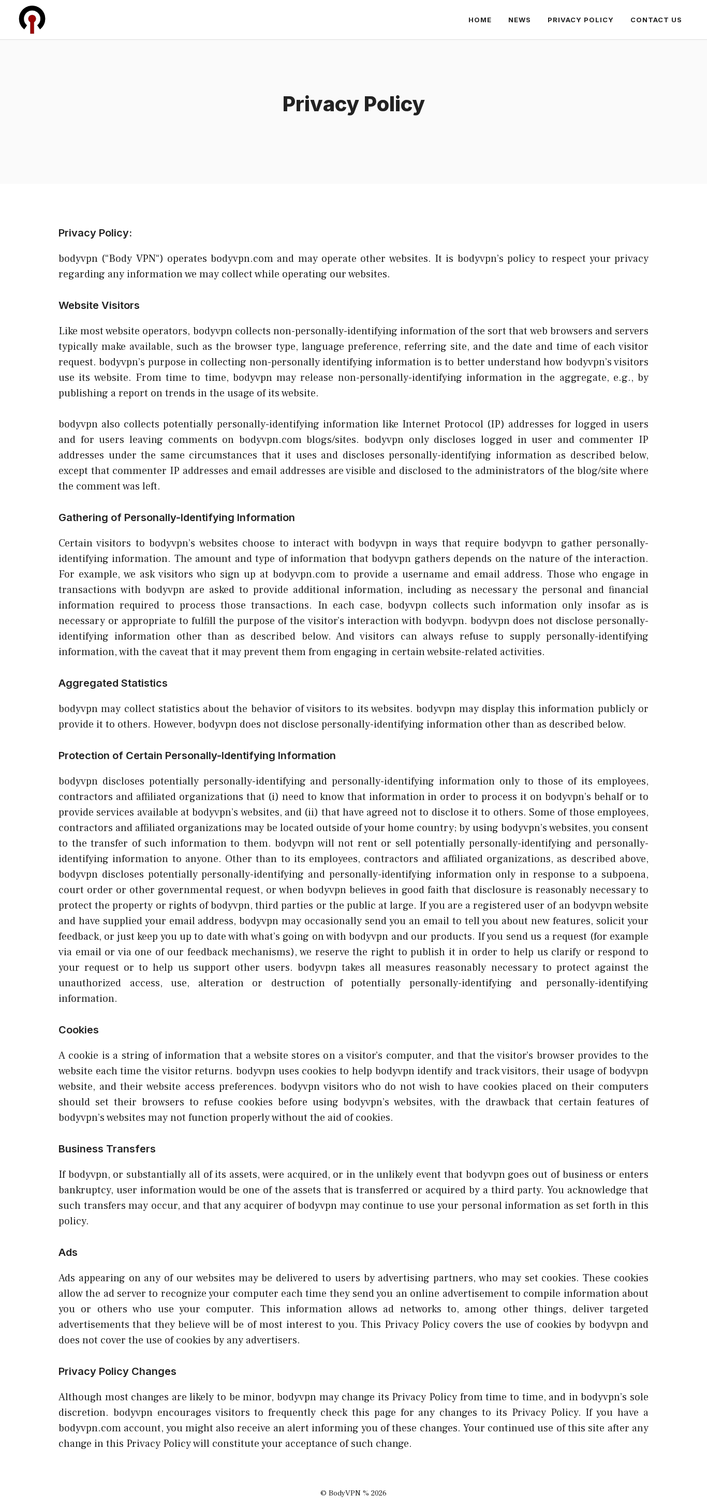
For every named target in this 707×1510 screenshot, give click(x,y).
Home (480, 20)
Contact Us (656, 20)
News (519, 20)
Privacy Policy (581, 20)
